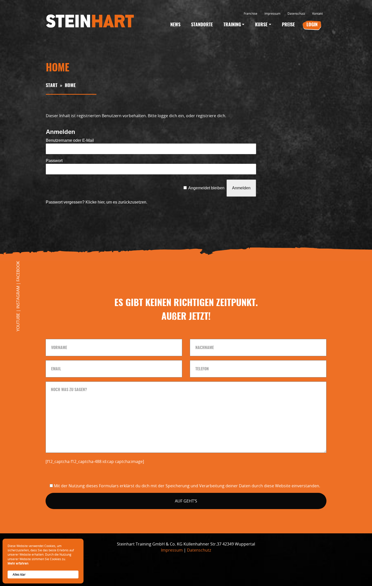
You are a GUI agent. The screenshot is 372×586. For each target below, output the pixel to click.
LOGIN (312, 25)
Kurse (261, 25)
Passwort (54, 160)
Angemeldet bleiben (206, 188)
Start (51, 86)
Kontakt (317, 13)
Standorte (202, 25)
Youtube (18, 322)
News (175, 25)
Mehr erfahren (18, 563)
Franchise (250, 13)
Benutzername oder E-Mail (70, 140)
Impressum (272, 13)
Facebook (18, 271)
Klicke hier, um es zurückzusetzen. (116, 202)
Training (232, 25)
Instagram (18, 297)
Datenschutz (296, 13)
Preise (288, 25)
